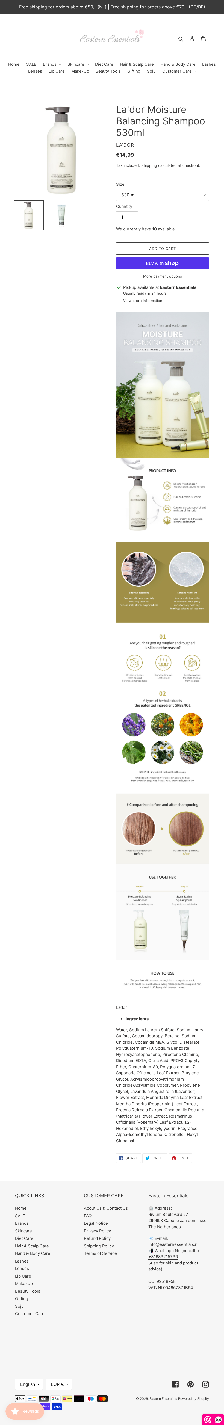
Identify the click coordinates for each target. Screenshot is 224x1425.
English (27, 1384)
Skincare (23, 1230)
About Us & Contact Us (106, 1208)
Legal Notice (96, 1223)
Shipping (149, 165)
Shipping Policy (99, 1246)
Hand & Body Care (32, 1253)
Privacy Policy (97, 1230)
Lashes (22, 1261)
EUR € (57, 1384)
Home (20, 1208)
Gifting (21, 1298)
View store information (142, 300)
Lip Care (23, 1276)
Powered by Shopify (193, 1399)
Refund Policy (97, 1238)
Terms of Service (100, 1253)
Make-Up (24, 1283)
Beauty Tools (27, 1291)
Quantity (124, 206)
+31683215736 (163, 1256)
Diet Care (24, 1238)
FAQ (88, 1215)
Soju (19, 1306)
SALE (20, 1215)
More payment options (162, 276)
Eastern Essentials (163, 1399)
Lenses (22, 1268)
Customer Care (30, 1313)
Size (120, 184)
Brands (22, 1223)
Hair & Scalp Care (32, 1246)
